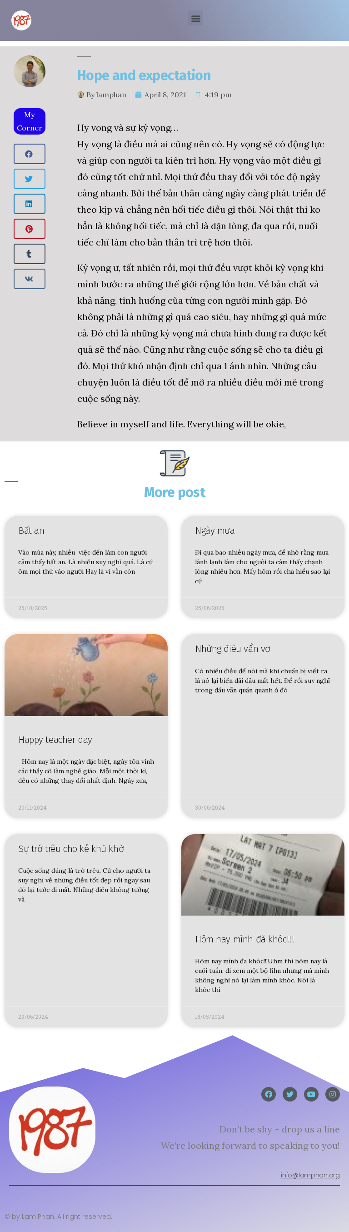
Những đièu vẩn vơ (232, 649)
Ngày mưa (215, 530)
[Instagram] (332, 1094)
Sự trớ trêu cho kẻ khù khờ (71, 849)
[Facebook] (268, 1094)
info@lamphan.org (310, 1175)
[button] (195, 17)
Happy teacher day (55, 740)
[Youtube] (311, 1094)
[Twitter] (290, 1094)
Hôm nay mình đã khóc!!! (244, 939)
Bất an (31, 530)
